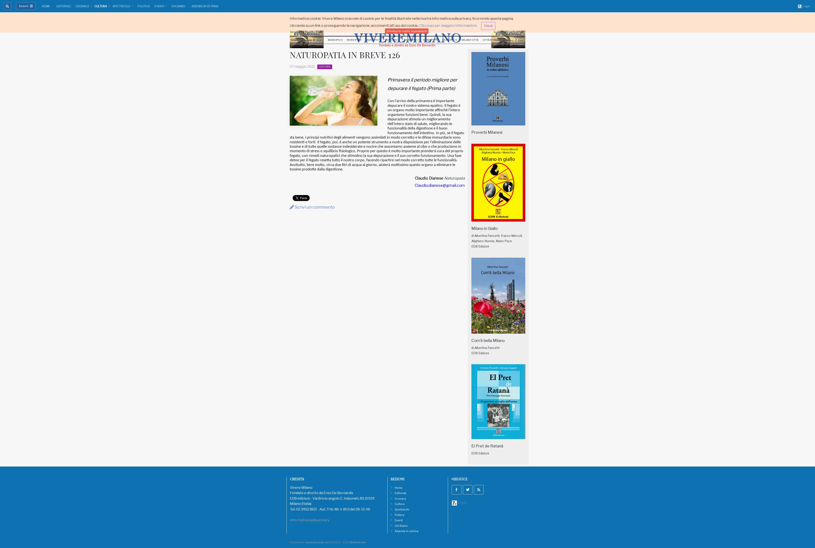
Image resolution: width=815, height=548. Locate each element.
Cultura (101, 6)
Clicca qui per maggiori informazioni (447, 26)
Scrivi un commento (314, 207)
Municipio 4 (354, 39)
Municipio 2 (316, 39)
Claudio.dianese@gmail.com (440, 185)
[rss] (479, 490)
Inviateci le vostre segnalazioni (407, 31)
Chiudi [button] (488, 26)
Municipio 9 (449, 39)
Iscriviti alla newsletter (508, 32)
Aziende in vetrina (204, 6)
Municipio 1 (297, 39)
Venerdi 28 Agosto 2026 (306, 32)
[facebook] (456, 490)
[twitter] (468, 490)
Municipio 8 (430, 39)
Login (805, 6)
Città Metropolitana (497, 39)
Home (46, 6)
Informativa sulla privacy (309, 520)
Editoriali (63, 6)
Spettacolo (122, 6)
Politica (144, 6)
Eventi (160, 6)
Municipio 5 (373, 39)
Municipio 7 (411, 39)
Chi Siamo (178, 6)
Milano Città (470, 39)
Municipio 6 (392, 39)
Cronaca (83, 6)
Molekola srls (358, 542)
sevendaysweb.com (317, 542)
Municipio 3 (335, 39)
